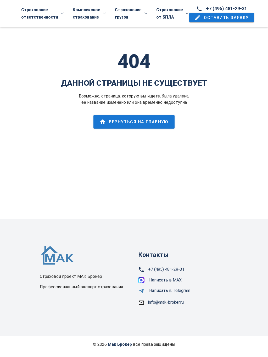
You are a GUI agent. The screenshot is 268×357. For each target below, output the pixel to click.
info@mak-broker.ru (166, 302)
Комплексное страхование (86, 13)
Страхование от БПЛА (169, 13)
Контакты (153, 254)
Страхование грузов (128, 13)
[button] (221, 17)
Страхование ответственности (39, 13)
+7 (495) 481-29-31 (226, 8)
